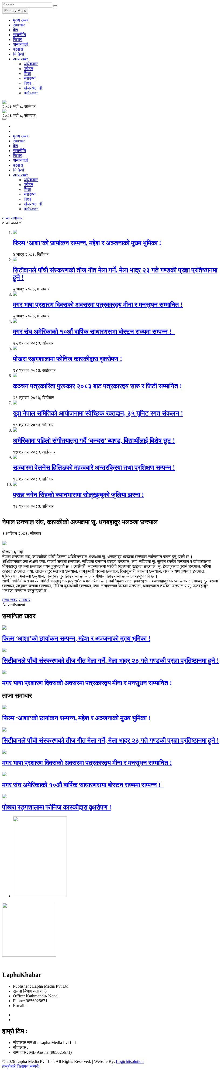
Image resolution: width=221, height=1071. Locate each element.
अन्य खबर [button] (20, 59)
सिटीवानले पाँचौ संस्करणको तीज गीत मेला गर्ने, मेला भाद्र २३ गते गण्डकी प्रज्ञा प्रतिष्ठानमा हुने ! (110, 660)
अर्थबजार (31, 63)
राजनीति (19, 34)
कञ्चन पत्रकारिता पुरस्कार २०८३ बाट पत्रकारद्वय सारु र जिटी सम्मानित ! (97, 386)
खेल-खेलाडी (33, 88)
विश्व (27, 83)
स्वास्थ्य (30, 78)
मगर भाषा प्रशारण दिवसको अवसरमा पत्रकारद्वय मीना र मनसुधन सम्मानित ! (98, 304)
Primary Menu (15, 11)
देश (15, 30)
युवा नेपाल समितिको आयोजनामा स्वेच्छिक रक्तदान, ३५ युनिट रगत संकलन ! (98, 413)
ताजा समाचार (12, 218)
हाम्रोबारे (9, 1066)
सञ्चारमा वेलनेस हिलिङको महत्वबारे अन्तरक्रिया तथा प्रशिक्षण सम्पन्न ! (94, 467)
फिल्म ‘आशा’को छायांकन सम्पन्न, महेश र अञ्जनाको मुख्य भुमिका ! (87, 242)
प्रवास (18, 49)
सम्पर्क (34, 1066)
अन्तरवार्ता (20, 44)
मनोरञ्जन (31, 93)
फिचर (17, 39)
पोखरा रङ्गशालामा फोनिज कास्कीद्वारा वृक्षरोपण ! (67, 358)
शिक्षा (27, 73)
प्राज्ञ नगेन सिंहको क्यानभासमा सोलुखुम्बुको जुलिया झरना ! (78, 494)
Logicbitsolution (130, 1061)
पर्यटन (28, 68)
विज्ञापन (23, 1066)
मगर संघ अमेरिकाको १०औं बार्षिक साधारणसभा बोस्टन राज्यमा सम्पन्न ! (94, 331)
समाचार (19, 25)
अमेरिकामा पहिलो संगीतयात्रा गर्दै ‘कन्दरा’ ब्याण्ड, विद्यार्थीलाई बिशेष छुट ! (94, 440)
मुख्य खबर (20, 20)
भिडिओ (18, 54)
